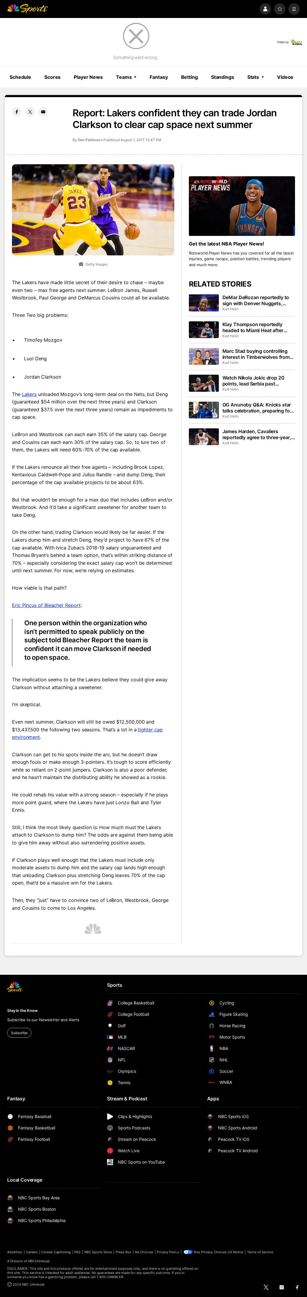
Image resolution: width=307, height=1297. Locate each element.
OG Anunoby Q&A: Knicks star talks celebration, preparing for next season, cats (257, 408)
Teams (124, 77)
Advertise (14, 1252)
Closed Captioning (56, 1252)
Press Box (124, 1252)
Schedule (20, 77)
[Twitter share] (30, 112)
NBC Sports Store (98, 1252)
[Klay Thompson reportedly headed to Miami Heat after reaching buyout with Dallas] (204, 329)
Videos (285, 77)
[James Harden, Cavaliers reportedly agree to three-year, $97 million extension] (204, 436)
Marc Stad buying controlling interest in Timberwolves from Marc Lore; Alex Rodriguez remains (256, 354)
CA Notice (235, 1252)
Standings (222, 77)
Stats (253, 77)
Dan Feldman (89, 140)
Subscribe (19, 1033)
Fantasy (159, 77)
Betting (189, 77)
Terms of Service (260, 1252)
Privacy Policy (168, 1252)
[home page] (27, 9)
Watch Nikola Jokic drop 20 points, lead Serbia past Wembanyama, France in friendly (253, 381)
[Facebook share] (17, 112)
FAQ (77, 1252)
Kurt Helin (230, 309)
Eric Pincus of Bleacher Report (46, 605)
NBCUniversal (39, 1261)
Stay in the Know (22, 1010)
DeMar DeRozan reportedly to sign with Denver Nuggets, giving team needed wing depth (257, 300)
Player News (88, 77)
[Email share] (43, 112)
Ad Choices (144, 1252)
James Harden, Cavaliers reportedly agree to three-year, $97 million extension (256, 434)
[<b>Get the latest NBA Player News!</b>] (242, 206)
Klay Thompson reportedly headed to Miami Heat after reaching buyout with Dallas (253, 327)
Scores (52, 77)
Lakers (29, 394)
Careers (32, 1252)
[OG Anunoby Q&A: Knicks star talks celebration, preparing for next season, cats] (204, 410)
